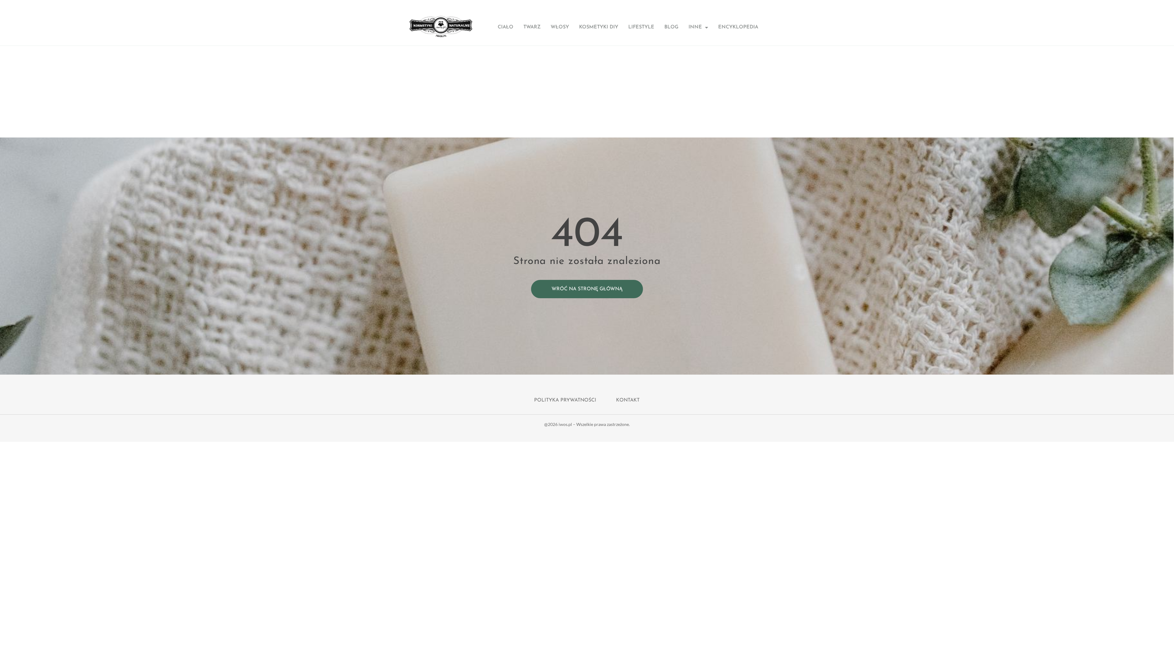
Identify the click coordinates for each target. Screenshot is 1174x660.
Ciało (505, 27)
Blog (671, 27)
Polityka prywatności (565, 400)
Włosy (560, 27)
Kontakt (628, 400)
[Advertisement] (587, 91)
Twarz (532, 27)
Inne (695, 27)
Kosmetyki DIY (598, 27)
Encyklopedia (738, 27)
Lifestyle (641, 27)
